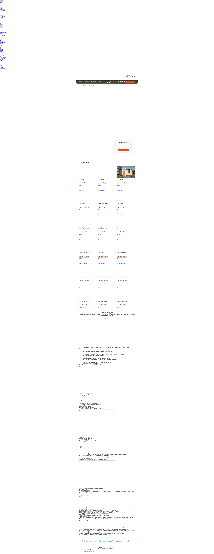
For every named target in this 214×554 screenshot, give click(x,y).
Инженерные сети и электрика (124, 541)
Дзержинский (2, 13)
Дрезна (1, 17)
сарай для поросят (85, 277)
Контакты (87, 81)
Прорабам (130, 540)
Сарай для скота (103, 301)
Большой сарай (122, 301)
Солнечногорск (3, 57)
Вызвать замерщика (124, 540)
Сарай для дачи (86, 85)
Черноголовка (2, 64)
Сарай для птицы (84, 228)
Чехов (1, 65)
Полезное (110, 540)
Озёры (1, 45)
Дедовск (1, 12)
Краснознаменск (3, 32)
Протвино (2, 49)
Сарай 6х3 (82, 203)
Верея (1, 7)
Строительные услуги (116, 540)
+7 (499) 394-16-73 (129, 76)
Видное (1, 8)
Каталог (81, 81)
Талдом (1, 61)
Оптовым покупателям (103, 540)
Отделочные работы (114, 541)
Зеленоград (2, 22)
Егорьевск (2, 19)
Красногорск (2, 30)
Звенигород (2, 21)
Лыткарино (2, 38)
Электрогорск (2, 68)
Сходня (1, 60)
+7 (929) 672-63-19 (120, 81)
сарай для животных (104, 277)
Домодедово (2, 16)
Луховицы (2, 37)
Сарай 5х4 (120, 203)
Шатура (1, 66)
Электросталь (2, 69)
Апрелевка (2, 4)
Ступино (1, 59)
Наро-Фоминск (2, 42)
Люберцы (1, 39)
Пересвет (1, 47)
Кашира (1, 25)
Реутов (1, 53)
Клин (1, 26)
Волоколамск (2, 9)
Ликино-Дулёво (3, 35)
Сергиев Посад (3, 55)
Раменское (2, 52)
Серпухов (2, 56)
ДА (0, 2)
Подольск (1, 48)
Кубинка (1, 33)
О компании (88, 540)
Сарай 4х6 (120, 228)
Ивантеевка (2, 23)
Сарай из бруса (92, 85)
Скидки (97, 540)
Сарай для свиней (122, 277)
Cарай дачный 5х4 (84, 252)
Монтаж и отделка (87, 541)
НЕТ (2, 2)
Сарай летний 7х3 (122, 252)
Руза (1, 54)
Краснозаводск (2, 31)
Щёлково (1, 67)
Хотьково (1, 63)
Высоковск (2, 11)
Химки (1, 62)
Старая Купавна (3, 58)
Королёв (1, 28)
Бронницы (2, 6)
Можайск (1, 40)
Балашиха (2, 5)
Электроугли (2, 70)
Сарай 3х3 (101, 179)
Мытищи (1, 41)
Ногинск (1, 43)
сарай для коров (84, 301)
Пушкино (1, 50)
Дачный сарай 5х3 (103, 203)
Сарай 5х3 (120, 179)
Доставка (93, 81)
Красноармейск (3, 29)
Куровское (2, 34)
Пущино (1, 51)
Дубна (1, 18)
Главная (81, 85)
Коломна (1, 27)
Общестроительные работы (105, 541)
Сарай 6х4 (101, 252)
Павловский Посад (3, 46)
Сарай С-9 (82, 179)
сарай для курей (103, 228)
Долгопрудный (2, 15)
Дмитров (1, 14)
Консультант (93, 540)
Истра (1, 24)
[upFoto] (85, 500)
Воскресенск (2, 10)
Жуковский (2, 20)
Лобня (1, 36)
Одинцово (2, 44)
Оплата (99, 81)
